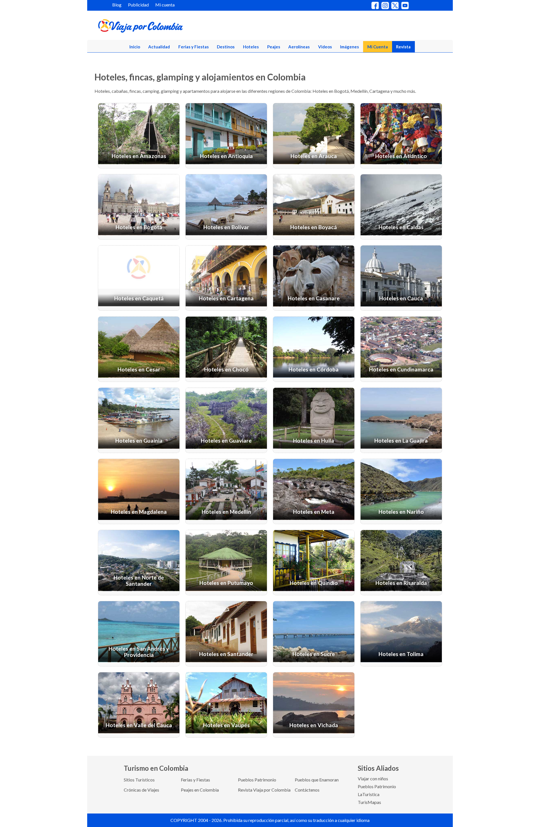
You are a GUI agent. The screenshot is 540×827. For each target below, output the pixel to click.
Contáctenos (307, 789)
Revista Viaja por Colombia (264, 789)
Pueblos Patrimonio (257, 779)
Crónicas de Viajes (141, 789)
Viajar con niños (373, 778)
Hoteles (251, 46)
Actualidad (159, 46)
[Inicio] (167, 27)
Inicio (134, 46)
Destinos (226, 46)
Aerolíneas (299, 46)
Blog (117, 4)
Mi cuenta (165, 4)
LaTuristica (368, 794)
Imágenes (349, 46)
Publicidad (138, 4)
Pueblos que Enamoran (317, 779)
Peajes (273, 46)
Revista (403, 46)
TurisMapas (369, 802)
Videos (325, 46)
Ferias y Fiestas (193, 46)
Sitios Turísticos (139, 779)
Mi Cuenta (377, 46)
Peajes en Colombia (200, 789)
